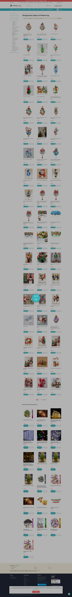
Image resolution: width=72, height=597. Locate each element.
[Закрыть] (39, 294)
